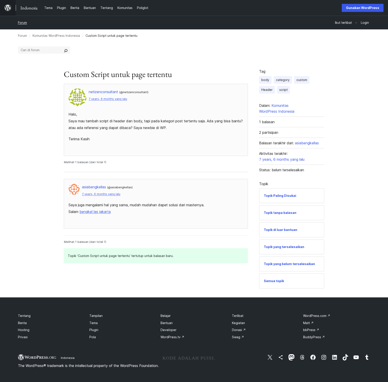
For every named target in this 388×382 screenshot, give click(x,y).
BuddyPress (314, 337)
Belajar (166, 316)
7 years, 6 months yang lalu (108, 99)
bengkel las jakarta (95, 211)
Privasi (23, 337)
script (283, 90)
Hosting (23, 330)
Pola (92, 337)
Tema (93, 323)
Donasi (239, 330)
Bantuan (167, 323)
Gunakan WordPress (362, 8)
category (283, 80)
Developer (168, 330)
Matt (308, 323)
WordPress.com (316, 316)
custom (301, 80)
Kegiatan (238, 323)
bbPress (311, 330)
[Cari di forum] (66, 50)
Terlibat (237, 316)
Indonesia (68, 358)
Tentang (24, 316)
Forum (22, 22)
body (265, 80)
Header (267, 90)
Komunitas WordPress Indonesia (56, 35)
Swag (238, 337)
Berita (22, 323)
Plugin (93, 330)
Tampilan (96, 316)
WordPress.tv (172, 337)
